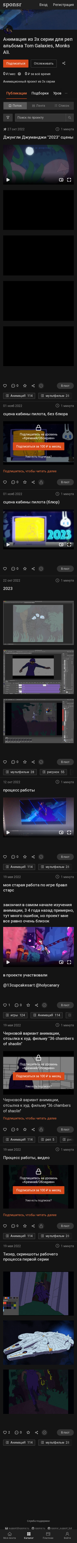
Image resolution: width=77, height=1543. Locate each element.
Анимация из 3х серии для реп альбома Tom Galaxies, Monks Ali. (37, 45)
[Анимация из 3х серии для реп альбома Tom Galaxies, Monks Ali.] (8, 30)
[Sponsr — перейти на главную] (12, 5)
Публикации (16, 93)
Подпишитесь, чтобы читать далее (29, 471)
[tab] (16, 93)
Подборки (40, 93)
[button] (38, 165)
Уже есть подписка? (38, 456)
